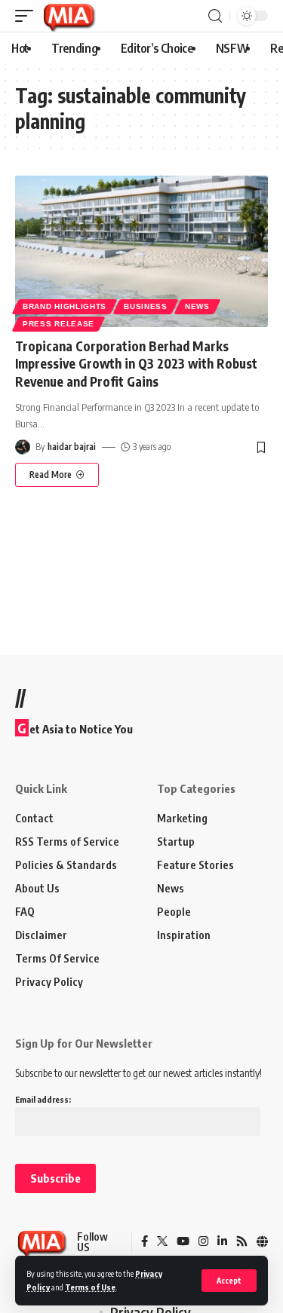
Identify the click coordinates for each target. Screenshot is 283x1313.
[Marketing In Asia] (69, 16)
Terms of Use (90, 1287)
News (197, 306)
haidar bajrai (72, 446)
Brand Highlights (64, 306)
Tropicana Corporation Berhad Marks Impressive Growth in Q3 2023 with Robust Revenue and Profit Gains (136, 364)
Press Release (58, 324)
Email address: (43, 1099)
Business (146, 306)
